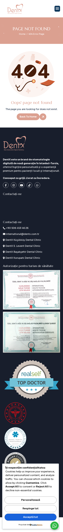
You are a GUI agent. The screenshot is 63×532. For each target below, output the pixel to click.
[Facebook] (5, 185)
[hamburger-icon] (57, 9)
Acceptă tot (30, 517)
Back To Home (28, 116)
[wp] (37, 185)
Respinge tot (31, 508)
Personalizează (30, 500)
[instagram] (13, 185)
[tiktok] (29, 185)
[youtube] (21, 185)
